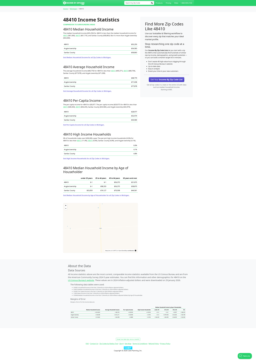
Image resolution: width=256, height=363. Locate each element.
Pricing (168, 3)
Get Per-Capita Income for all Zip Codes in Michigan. (83, 125)
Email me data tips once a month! (128, 339)
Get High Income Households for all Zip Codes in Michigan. (86, 158)
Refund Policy (154, 344)
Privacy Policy (165, 344)
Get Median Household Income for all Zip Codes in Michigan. (87, 57)
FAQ (87, 344)
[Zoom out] (65, 208)
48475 (78, 35)
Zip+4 (121, 344)
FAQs (176, 3)
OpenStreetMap (123, 250)
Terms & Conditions (139, 344)
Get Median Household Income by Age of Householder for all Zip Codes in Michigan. (96, 195)
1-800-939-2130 (186, 3)
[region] (100, 228)
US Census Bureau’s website (81, 280)
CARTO (115, 250)
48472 (65, 35)
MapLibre (107, 250)
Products (159, 3)
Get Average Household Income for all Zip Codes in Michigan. (87, 91)
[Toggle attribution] (135, 250)
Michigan (73, 9)
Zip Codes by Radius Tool (109, 344)
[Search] (152, 3)
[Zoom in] (65, 205)
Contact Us (94, 344)
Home (65, 9)
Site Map (128, 344)
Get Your (166, 79)
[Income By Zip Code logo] (73, 3)
